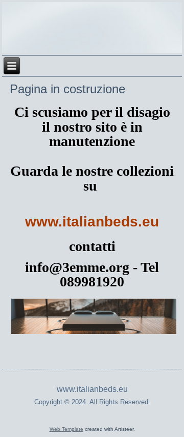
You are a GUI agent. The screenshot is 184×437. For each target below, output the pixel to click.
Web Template (66, 429)
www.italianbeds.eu (92, 222)
